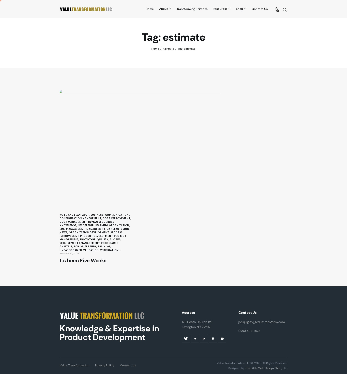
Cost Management (73, 221)
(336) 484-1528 (249, 331)
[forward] (195, 339)
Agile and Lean (70, 214)
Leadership (86, 225)
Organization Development (89, 232)
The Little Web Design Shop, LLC (265, 368)
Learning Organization (112, 225)
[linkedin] (204, 339)
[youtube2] (222, 339)
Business (97, 214)
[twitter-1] (186, 339)
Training (104, 246)
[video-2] (213, 339)
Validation (91, 250)
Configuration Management (80, 218)
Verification (109, 250)
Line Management (72, 229)
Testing (90, 246)
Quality (102, 239)
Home (155, 49)
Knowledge (68, 225)
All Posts (168, 49)
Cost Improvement (116, 218)
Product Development (96, 236)
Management (95, 229)
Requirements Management (80, 243)
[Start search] (285, 10)
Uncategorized (71, 250)
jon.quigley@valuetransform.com (261, 322)
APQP (85, 214)
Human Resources (101, 221)
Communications (117, 214)
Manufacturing (117, 229)
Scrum (78, 246)
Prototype (88, 239)
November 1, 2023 (69, 253)
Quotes (115, 239)
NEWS (63, 232)
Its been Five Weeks (83, 261)
